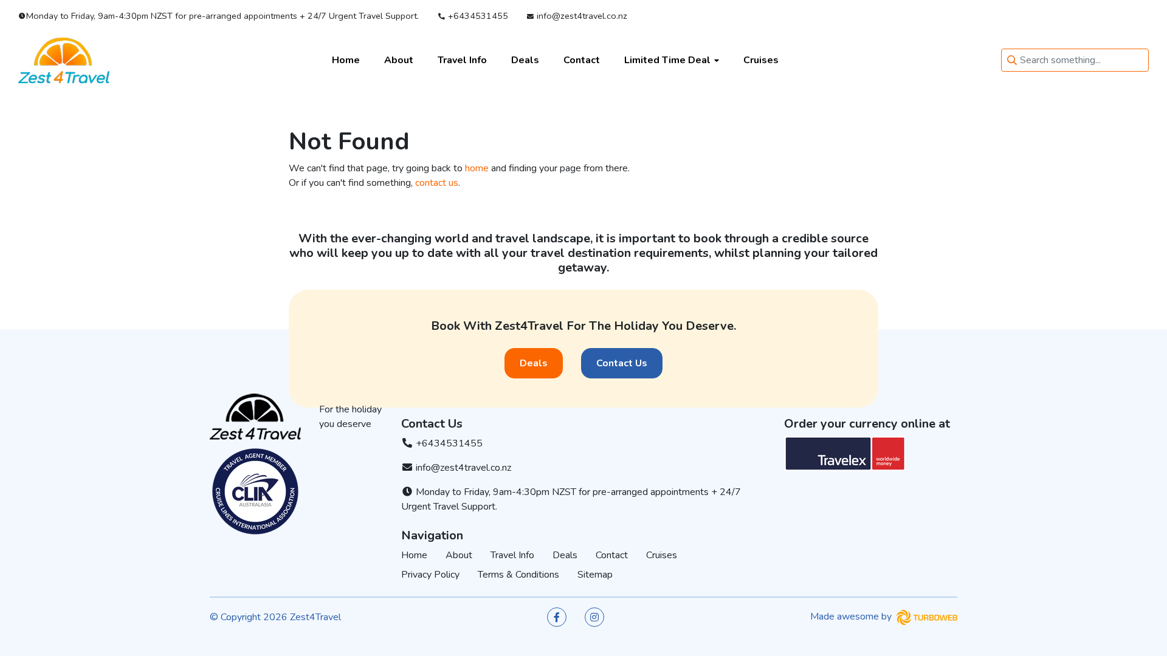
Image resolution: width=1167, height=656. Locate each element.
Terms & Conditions (518, 574)
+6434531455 (477, 16)
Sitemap (595, 574)
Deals (525, 60)
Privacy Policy (430, 574)
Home (346, 60)
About (398, 60)
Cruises (761, 60)
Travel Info (462, 60)
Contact (581, 60)
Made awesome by (852, 616)
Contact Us (621, 363)
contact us (436, 183)
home (477, 168)
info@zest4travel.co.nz (580, 16)
